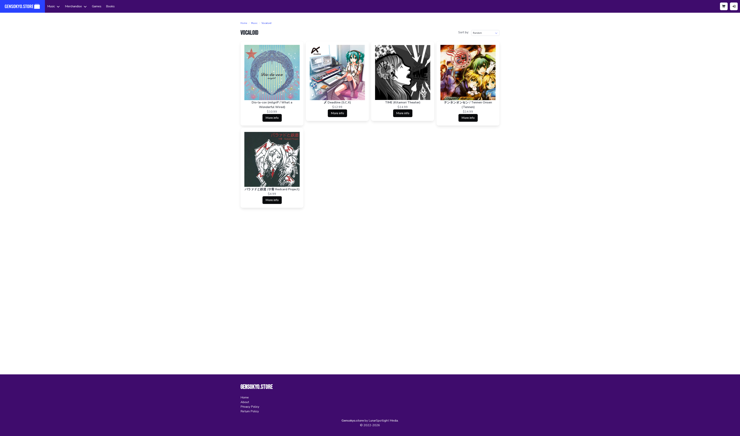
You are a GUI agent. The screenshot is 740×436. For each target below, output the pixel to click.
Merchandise (73, 6)
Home (243, 23)
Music (51, 6)
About (244, 402)
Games (96, 6)
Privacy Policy (249, 407)
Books (110, 6)
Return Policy (249, 411)
